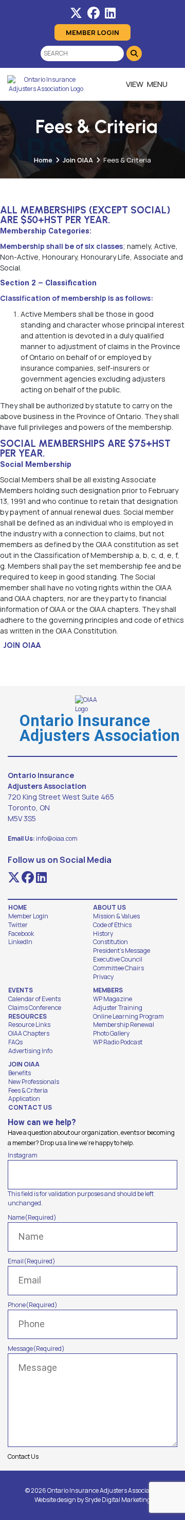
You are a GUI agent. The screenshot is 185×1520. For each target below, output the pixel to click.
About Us (109, 907)
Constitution (110, 942)
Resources (27, 1016)
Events (20, 990)
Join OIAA (78, 160)
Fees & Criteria (28, 1091)
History (103, 934)
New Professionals (33, 1082)
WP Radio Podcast (117, 1042)
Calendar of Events (34, 999)
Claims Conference (34, 1008)
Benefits (19, 1073)
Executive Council (117, 959)
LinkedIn (20, 942)
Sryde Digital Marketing (118, 1499)
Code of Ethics (112, 925)
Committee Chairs (118, 968)
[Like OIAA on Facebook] (93, 13)
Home (43, 160)
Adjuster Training (117, 1008)
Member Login (92, 32)
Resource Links (29, 1025)
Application (24, 1099)
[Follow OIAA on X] (76, 13)
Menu (157, 84)
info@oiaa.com (57, 838)
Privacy (103, 977)
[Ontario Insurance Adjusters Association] (45, 84)
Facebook (21, 934)
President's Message (121, 951)
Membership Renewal (123, 1025)
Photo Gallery (111, 1033)
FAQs (15, 1042)
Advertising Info (30, 1051)
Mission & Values (116, 916)
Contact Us (30, 1107)
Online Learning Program (128, 1016)
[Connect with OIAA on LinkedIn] (110, 13)
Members (108, 990)
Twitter (18, 925)
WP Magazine (112, 999)
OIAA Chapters (28, 1033)
